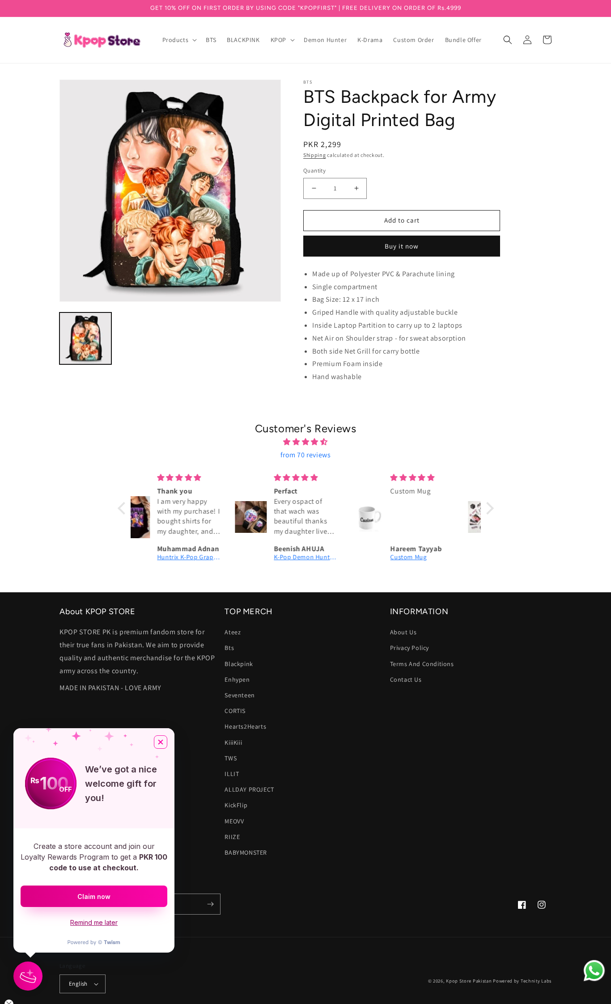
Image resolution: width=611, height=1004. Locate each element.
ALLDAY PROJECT (249, 789)
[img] (306, 442)
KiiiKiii (233, 742)
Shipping (314, 155)
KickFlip (236, 805)
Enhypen (237, 679)
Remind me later (94, 922)
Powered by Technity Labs (522, 981)
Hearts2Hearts (245, 726)
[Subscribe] (210, 904)
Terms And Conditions (422, 664)
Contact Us (406, 679)
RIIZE (232, 837)
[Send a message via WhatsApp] (594, 970)
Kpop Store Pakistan (469, 981)
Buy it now (402, 246)
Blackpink (239, 664)
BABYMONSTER (246, 852)
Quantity (314, 170)
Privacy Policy (409, 648)
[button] (179, 39)
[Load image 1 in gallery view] (85, 338)
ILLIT (232, 774)
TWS (231, 758)
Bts (229, 648)
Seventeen (240, 695)
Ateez (233, 632)
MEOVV (234, 821)
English (78, 983)
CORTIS (235, 711)
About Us (403, 632)
